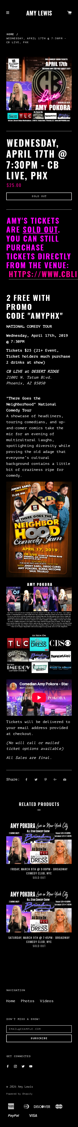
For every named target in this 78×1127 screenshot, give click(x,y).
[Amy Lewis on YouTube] (30, 1066)
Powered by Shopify (19, 1094)
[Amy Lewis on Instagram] (15, 1066)
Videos (47, 1001)
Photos (28, 1001)
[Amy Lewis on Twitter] (23, 1066)
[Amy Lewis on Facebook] (7, 1066)
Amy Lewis (39, 13)
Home (10, 34)
